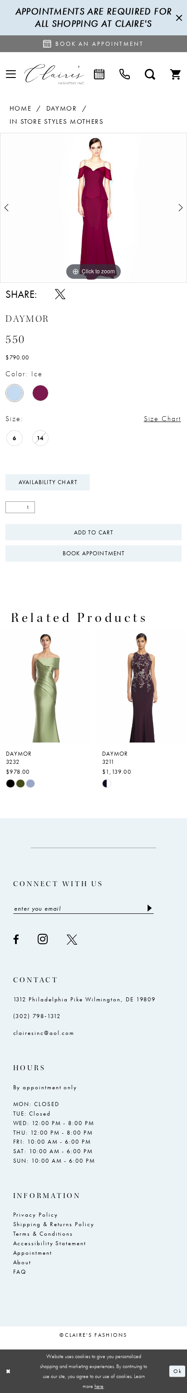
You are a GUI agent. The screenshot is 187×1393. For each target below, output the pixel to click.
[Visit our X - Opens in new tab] (72, 939)
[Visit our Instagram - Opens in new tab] (43, 939)
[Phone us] (124, 74)
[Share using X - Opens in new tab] (60, 294)
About (22, 1262)
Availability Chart (48, 482)
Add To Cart (94, 532)
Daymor (61, 108)
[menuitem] (11, 74)
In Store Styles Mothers (57, 121)
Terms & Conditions (43, 1234)
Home (21, 108)
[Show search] (149, 74)
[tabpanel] (93, 207)
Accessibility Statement (49, 1243)
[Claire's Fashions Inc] (54, 74)
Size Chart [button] (162, 418)
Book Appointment (94, 553)
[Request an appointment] (99, 74)
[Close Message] (178, 17)
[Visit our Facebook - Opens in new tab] (16, 939)
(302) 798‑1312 (37, 1016)
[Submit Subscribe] (149, 908)
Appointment (32, 1253)
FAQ (20, 1272)
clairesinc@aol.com (44, 1033)
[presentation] (81, 686)
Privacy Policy (35, 1214)
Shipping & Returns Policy (53, 1224)
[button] (11, 74)
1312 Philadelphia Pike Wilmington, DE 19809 (84, 999)
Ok (177, 1371)
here (98, 1386)
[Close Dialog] (8, 1371)
